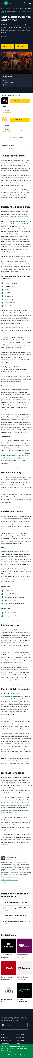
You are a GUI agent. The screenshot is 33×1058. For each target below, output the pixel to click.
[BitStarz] (4, 100)
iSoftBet (7, 80)
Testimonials (5, 1043)
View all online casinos (15, 138)
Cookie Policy (6, 1051)
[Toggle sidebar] (30, 3)
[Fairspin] (4, 119)
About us (4, 1034)
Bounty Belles (7, 76)
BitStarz (9, 46)
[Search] (25, 3)
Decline (22, 1055)
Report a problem (6, 1040)
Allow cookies (12, 1055)
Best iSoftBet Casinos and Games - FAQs (14, 895)
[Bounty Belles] (16, 63)
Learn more (6, 957)
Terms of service (20, 1034)
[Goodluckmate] (6, 3)
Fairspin (23, 46)
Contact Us (4, 1037)
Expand (4, 36)
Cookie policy (20, 1040)
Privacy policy (20, 1037)
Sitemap (18, 1043)
